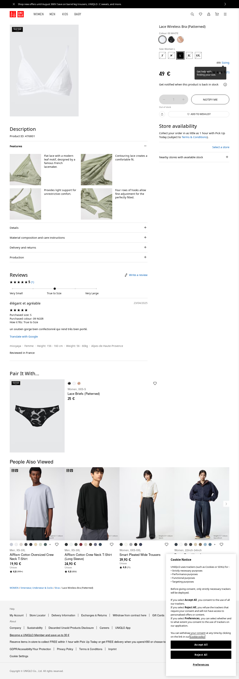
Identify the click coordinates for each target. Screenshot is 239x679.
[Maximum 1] (183, 99)
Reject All (201, 654)
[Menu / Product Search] (225, 14)
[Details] (225, 84)
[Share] (162, 114)
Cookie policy (197, 636)
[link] (123, 4)
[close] (14, 4)
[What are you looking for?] (192, 14)
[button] (25, 169)
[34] (180, 39)
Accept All (201, 644)
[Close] (220, 73)
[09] (171, 39)
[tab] (38, 14)
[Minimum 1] (164, 99)
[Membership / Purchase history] (209, 14)
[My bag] (217, 14)
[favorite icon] (155, 383)
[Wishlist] (200, 14)
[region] (201, 615)
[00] (162, 39)
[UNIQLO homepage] (17, 14)
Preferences (201, 664)
